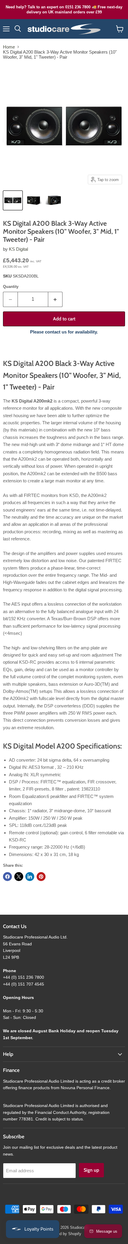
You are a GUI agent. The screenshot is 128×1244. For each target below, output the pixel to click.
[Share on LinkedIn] (29, 876)
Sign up (91, 1170)
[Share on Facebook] (7, 876)
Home (9, 46)
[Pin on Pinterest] (41, 876)
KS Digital (18, 249)
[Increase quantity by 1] (55, 299)
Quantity (10, 286)
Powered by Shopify (64, 1233)
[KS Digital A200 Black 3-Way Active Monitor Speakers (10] (12, 200)
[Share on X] (18, 876)
